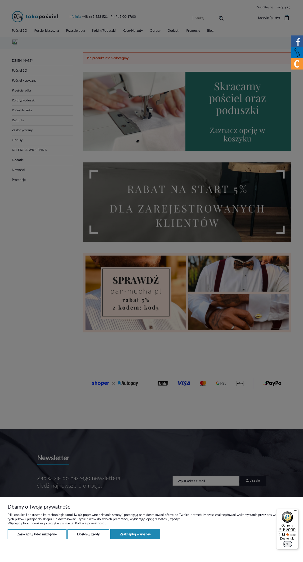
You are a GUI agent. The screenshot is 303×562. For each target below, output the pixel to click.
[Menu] (295, 511)
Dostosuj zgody (88, 534)
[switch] (287, 544)
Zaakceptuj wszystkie (135, 534)
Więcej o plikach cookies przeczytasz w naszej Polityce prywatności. (57, 523)
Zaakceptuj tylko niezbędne (37, 534)
